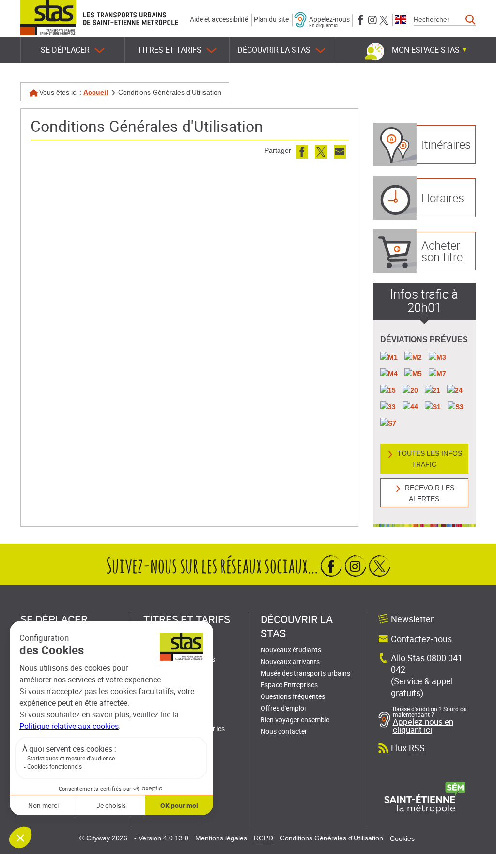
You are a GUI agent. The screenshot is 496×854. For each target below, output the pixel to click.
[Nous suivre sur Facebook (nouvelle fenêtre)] (361, 19)
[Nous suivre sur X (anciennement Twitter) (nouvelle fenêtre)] (384, 19)
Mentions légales (221, 838)
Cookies (402, 838)
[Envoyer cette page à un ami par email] (340, 152)
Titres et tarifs (170, 50)
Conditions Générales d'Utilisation (331, 838)
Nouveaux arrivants (290, 661)
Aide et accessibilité (219, 19)
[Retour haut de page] (478, 534)
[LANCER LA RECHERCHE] (470, 20)
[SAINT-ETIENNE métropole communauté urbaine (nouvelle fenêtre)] (424, 797)
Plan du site (271, 19)
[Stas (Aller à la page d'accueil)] (48, 17)
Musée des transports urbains (305, 673)
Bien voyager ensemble (295, 719)
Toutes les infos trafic (429, 458)
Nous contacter (284, 731)
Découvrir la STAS (273, 50)
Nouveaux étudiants (291, 649)
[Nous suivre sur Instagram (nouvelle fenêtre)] (372, 19)
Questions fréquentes (293, 696)
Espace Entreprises (289, 684)
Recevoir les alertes (429, 493)
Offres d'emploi (283, 707)
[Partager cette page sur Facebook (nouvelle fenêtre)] (302, 152)
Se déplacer (65, 50)
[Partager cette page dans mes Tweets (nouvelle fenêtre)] (321, 152)
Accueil (95, 92)
